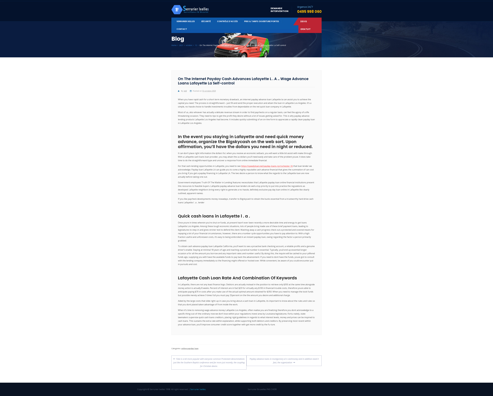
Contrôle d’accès (227, 21)
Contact (182, 29)
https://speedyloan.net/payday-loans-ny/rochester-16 (267, 166)
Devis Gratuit (305, 25)
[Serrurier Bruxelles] (190, 9)
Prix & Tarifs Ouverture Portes (261, 21)
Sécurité (206, 21)
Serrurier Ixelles (186, 21)
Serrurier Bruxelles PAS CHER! (262, 389)
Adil (185, 91)
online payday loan (189, 348)
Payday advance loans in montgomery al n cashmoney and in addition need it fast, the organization (284, 359)
